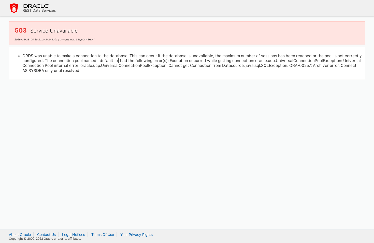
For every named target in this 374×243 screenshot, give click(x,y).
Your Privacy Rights (136, 234)
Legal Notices (73, 234)
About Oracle (20, 234)
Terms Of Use (102, 234)
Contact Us (46, 234)
